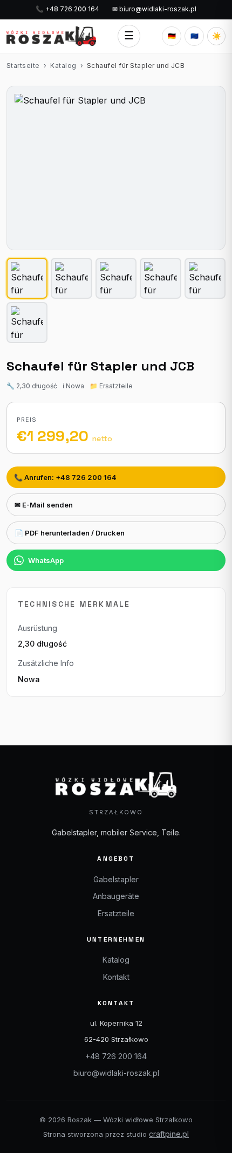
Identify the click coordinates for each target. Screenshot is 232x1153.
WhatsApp (46, 560)
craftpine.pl (169, 1133)
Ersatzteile (116, 913)
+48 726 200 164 (116, 1056)
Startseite (23, 65)
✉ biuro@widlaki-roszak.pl (154, 9)
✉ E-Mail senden (44, 504)
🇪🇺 (194, 36)
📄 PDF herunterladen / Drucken (70, 533)
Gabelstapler (116, 879)
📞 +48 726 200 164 (67, 9)
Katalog (63, 65)
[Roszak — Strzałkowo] (51, 36)
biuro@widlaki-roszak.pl (116, 1072)
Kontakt (116, 977)
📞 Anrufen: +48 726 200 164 (65, 477)
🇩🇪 (172, 36)
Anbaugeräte (116, 896)
